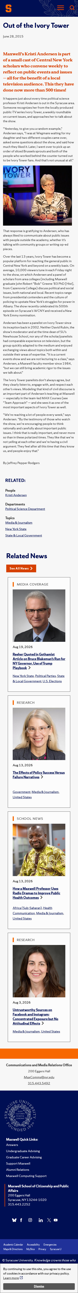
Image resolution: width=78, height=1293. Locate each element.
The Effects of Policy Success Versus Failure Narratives (39, 774)
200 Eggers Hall (19, 1195)
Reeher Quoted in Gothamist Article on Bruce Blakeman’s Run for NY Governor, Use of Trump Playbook (39, 661)
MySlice (30, 1249)
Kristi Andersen (16, 495)
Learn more (11, 1278)
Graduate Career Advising (24, 1157)
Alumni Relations (17, 1169)
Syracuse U (55, 1249)
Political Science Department (25, 509)
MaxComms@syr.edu (39, 1077)
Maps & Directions (13, 1249)
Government (21, 792)
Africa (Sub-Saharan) (27, 908)
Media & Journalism (18, 522)
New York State (16, 529)
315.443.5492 (39, 1083)
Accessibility (33, 1244)
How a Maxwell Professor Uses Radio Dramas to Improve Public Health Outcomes (36, 893)
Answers (12, 1145)
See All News (19, 568)
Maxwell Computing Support (26, 1176)
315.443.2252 (19, 1204)
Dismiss (39, 1286)
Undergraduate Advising (23, 1151)
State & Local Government (23, 535)
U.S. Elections (52, 681)
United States (22, 797)
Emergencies (50, 1244)
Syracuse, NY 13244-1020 (27, 1200)
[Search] (72, 8)
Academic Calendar (13, 1244)
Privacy (42, 1249)
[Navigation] (60, 8)
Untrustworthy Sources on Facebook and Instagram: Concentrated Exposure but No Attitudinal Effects (35, 1017)
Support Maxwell (18, 1163)
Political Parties (45, 676)
